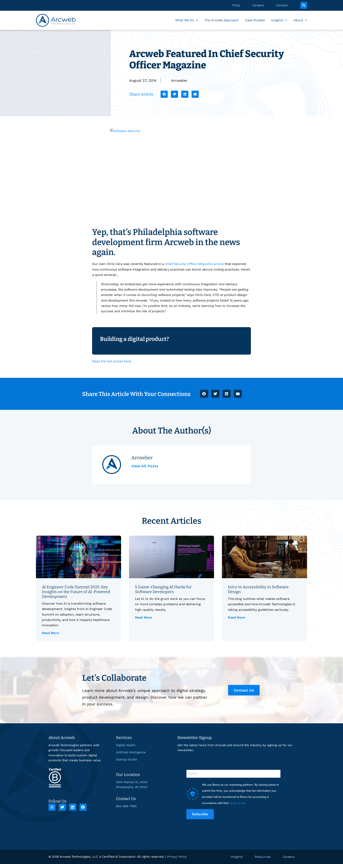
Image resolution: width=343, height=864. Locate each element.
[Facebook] (83, 807)
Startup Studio (126, 759)
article (194, 264)
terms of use (237, 803)
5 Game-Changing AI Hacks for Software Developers (163, 589)
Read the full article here (111, 361)
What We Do (184, 20)
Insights (277, 20)
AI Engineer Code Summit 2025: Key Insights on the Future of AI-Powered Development (76, 592)
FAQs (236, 5)
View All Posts (144, 466)
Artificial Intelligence (131, 752)
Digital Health (125, 745)
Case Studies (255, 20)
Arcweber (179, 80)
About (298, 20)
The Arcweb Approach (221, 20)
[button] (303, 5)
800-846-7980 (126, 806)
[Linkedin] (72, 807)
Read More (50, 633)
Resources (263, 857)
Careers (258, 5)
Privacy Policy (177, 856)
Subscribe (200, 814)
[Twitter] (62, 807)
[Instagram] (52, 807)
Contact (282, 5)
